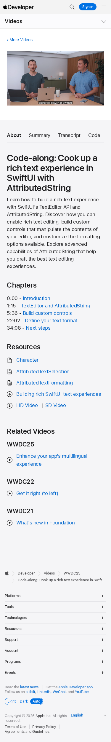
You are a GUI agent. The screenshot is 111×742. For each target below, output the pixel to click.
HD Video (27, 405)
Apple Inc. (44, 716)
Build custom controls (47, 313)
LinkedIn (44, 692)
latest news (29, 687)
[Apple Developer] (18, 7)
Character (27, 360)
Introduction (36, 298)
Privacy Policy (44, 727)
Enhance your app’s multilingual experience (51, 460)
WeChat (59, 692)
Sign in (87, 7)
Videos (13, 21)
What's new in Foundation (45, 523)
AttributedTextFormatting (44, 383)
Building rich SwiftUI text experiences (58, 394)
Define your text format (51, 320)
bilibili (30, 692)
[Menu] (104, 7)
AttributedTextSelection (42, 371)
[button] (72, 7)
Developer (26, 573)
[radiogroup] (24, 701)
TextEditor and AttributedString (55, 306)
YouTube (82, 692)
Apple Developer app (75, 687)
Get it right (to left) (37, 493)
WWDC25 (72, 573)
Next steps (38, 328)
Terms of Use (15, 727)
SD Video (55, 405)
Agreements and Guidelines (27, 732)
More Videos (20, 39)
